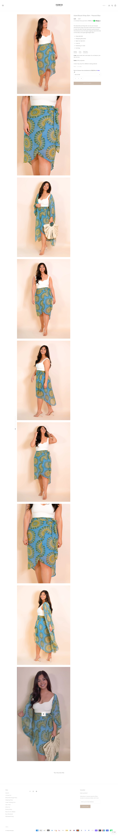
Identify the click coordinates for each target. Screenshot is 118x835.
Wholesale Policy (9, 816)
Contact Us (8, 795)
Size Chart (8, 804)
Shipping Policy (9, 800)
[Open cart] (115, 5)
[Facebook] (77, 66)
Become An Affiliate (10, 811)
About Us (7, 807)
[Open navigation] (3, 5)
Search (7, 793)
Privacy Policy (8, 809)
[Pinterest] (80, 66)
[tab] (75, 52)
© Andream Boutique (9, 830)
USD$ (104, 5)
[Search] (112, 5)
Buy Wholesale (9, 814)
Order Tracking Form (10, 802)
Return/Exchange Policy (11, 797)
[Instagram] (33, 791)
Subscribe (85, 806)
